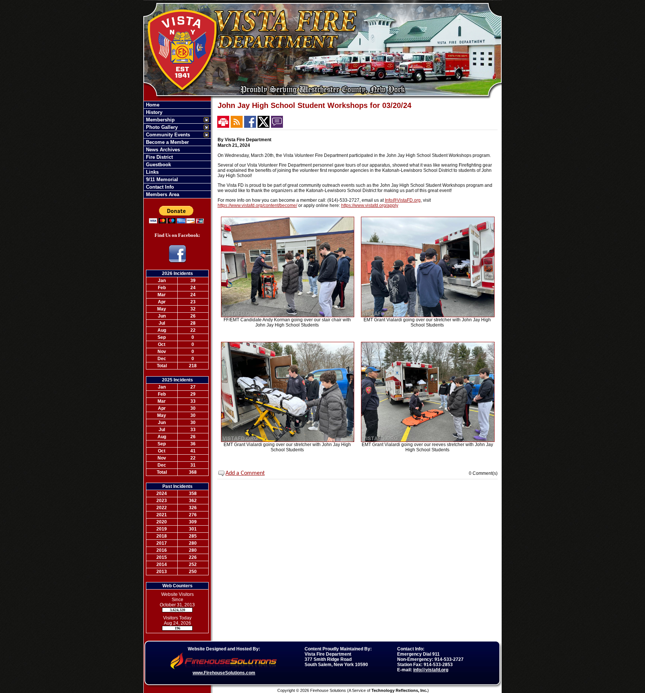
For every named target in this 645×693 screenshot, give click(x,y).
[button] (173, 120)
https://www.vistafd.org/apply (369, 205)
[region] (177, 149)
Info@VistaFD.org (403, 200)
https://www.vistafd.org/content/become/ (257, 205)
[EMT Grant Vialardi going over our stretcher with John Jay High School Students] (428, 315)
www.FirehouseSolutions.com (224, 672)
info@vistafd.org (430, 669)
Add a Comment (245, 473)
